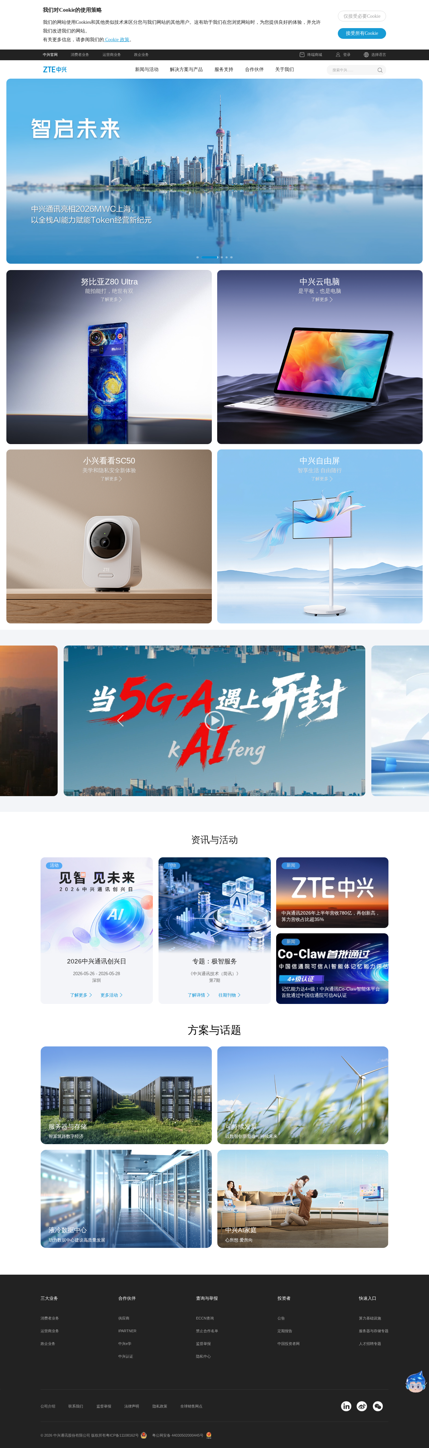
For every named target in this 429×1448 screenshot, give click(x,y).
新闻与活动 (147, 69)
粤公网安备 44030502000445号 (177, 1435)
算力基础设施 (370, 1318)
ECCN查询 (205, 1318)
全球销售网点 (191, 1406)
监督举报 (203, 1344)
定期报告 (285, 1331)
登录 (347, 55)
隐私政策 (159, 1406)
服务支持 (223, 69)
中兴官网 (50, 55)
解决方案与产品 (186, 69)
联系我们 (75, 1406)
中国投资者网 (289, 1344)
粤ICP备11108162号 (122, 1435)
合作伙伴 (254, 69)
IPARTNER (127, 1331)
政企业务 (141, 55)
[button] (46, 171)
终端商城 (314, 55)
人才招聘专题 (370, 1344)
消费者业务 (80, 55)
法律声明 (131, 1406)
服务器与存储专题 (373, 1331)
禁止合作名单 (207, 1331)
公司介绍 (48, 1406)
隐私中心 (203, 1356)
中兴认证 (125, 1356)
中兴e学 (124, 1344)
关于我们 (284, 69)
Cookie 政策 (116, 39)
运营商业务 (112, 55)
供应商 (123, 1318)
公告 (281, 1318)
